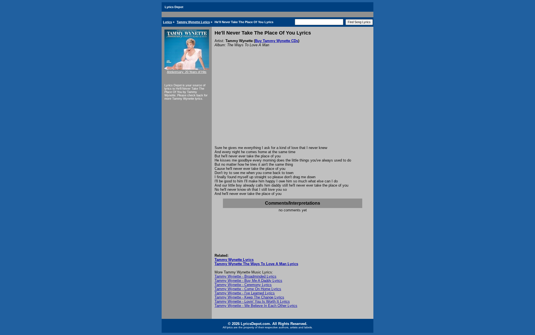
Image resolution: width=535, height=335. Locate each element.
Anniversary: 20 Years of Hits (186, 72)
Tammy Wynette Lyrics (193, 22)
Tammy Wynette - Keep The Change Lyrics (249, 297)
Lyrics (167, 22)
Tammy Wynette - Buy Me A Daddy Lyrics (248, 280)
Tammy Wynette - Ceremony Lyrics (243, 285)
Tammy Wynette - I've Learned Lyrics (245, 293)
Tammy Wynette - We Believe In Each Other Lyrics (256, 306)
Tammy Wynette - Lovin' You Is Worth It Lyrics (252, 301)
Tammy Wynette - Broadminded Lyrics (245, 276)
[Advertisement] (292, 104)
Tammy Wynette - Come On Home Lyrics (248, 289)
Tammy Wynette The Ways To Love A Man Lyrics (256, 264)
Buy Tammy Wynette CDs (276, 41)
